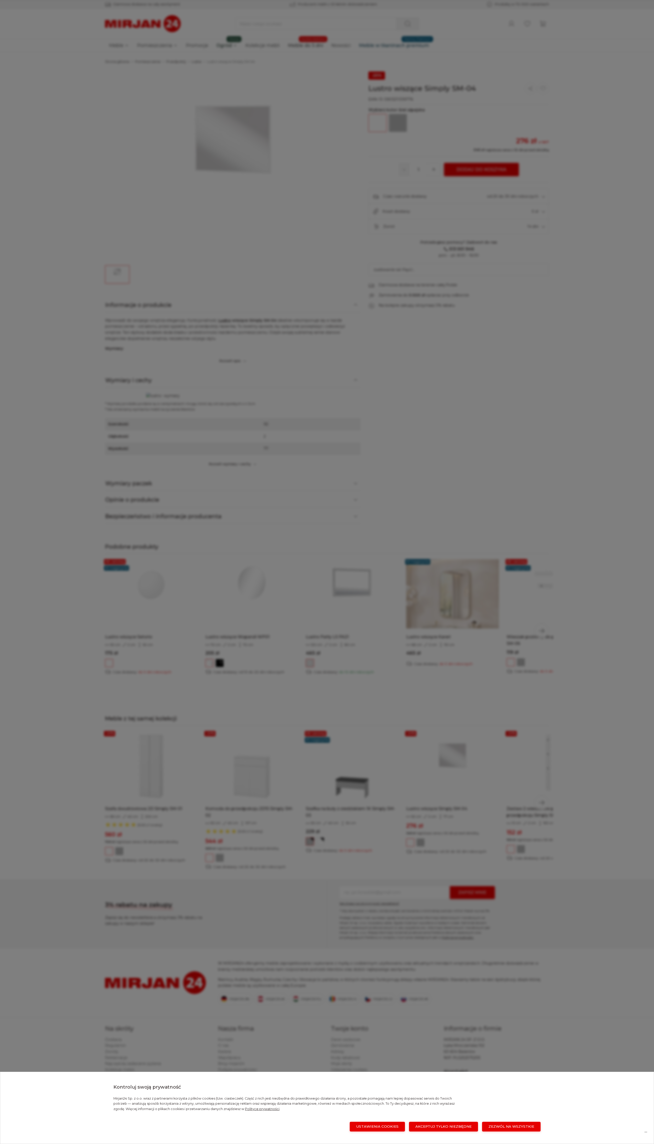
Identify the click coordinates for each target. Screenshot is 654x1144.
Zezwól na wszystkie (511, 1126)
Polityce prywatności (262, 1109)
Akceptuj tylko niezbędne (443, 1126)
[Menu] (646, 1133)
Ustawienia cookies (377, 1126)
